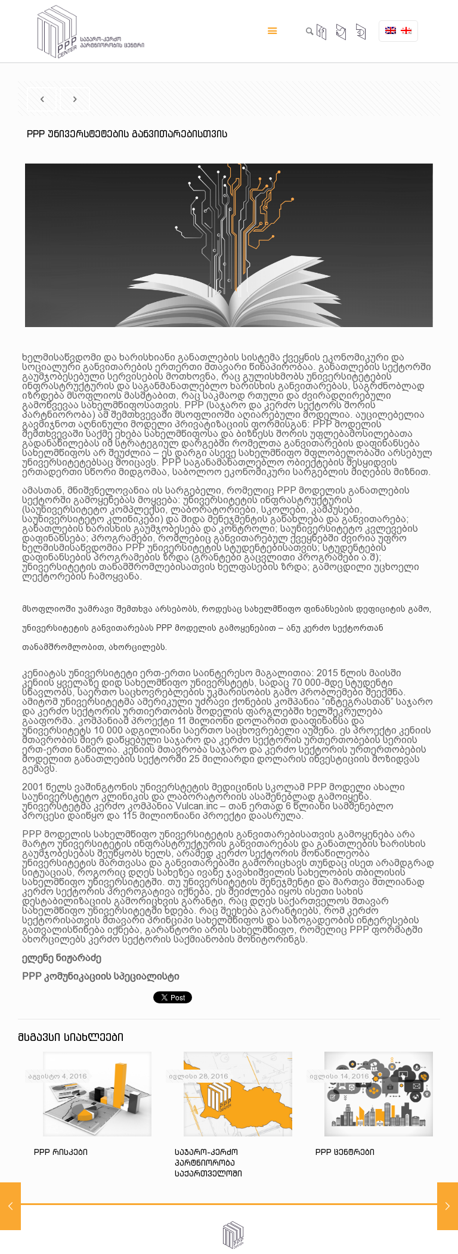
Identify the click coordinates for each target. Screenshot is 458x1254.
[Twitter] (341, 32)
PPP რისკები (61, 1152)
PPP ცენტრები (345, 1152)
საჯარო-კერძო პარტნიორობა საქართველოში (208, 1163)
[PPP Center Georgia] (90, 31)
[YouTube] (361, 32)
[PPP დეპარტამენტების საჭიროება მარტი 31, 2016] (447, 1206)
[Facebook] (322, 32)
